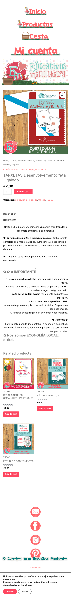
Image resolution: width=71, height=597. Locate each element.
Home (6, 160)
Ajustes (24, 591)
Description (9, 214)
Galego (33, 169)
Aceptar (10, 591)
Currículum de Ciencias (22, 160)
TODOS (42, 169)
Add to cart (23, 191)
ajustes (28, 585)
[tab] (35, 214)
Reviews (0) (10, 219)
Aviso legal (35, 567)
